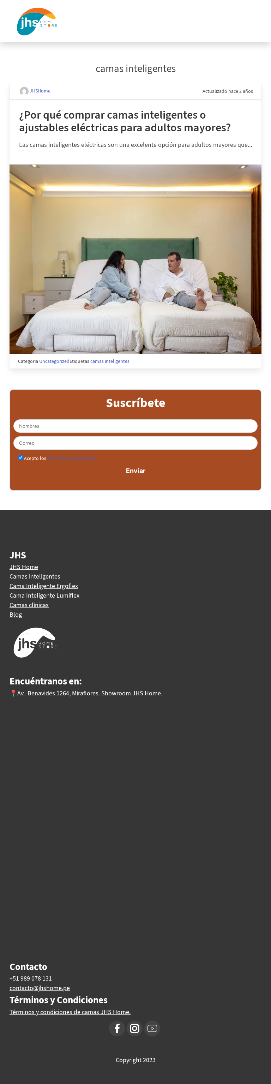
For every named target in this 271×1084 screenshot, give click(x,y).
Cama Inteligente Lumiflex (44, 595)
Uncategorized (54, 361)
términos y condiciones (71, 458)
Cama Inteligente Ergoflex (44, 586)
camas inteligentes (110, 361)
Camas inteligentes (35, 576)
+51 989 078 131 (31, 978)
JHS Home (24, 567)
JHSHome (39, 91)
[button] (257, 10)
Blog (16, 614)
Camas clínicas (29, 605)
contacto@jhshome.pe (40, 988)
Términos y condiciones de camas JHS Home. (70, 1012)
